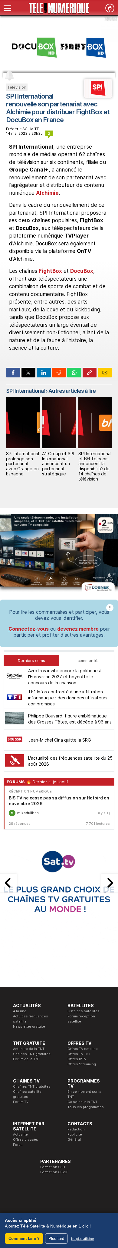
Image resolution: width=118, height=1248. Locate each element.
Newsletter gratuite (29, 1026)
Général (74, 1139)
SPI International (25, 391)
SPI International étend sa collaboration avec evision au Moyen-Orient (94, 463)
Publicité (74, 1134)
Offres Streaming (81, 1064)
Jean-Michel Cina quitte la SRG (59, 739)
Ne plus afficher (82, 1238)
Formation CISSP (54, 1172)
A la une (19, 1011)
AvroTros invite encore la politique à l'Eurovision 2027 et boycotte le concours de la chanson (64, 676)
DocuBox (81, 271)
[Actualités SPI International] (98, 96)
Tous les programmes (85, 1107)
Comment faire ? (24, 1238)
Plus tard (56, 1238)
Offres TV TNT (79, 1054)
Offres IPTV (76, 1059)
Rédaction (76, 1129)
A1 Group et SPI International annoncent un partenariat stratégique (22, 463)
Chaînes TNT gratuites (32, 1054)
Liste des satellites (83, 1011)
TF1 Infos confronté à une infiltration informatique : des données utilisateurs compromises (67, 697)
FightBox (50, 271)
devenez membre (78, 629)
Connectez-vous (28, 629)
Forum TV (20, 1102)
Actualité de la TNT (28, 1049)
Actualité (20, 1134)
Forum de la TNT (26, 1059)
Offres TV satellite (82, 1049)
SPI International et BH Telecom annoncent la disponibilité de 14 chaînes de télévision (58, 466)
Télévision (16, 87)
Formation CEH (52, 1167)
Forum (18, 1144)
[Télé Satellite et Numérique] (59, 8)
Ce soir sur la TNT (82, 1102)
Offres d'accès (25, 1139)
